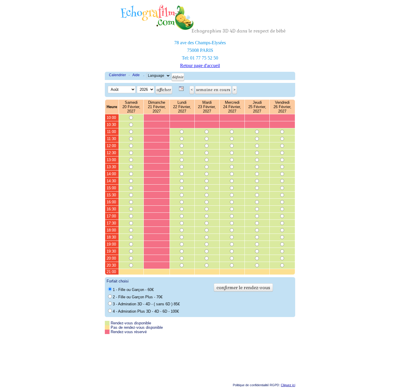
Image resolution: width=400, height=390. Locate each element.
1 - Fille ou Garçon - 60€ (133, 289)
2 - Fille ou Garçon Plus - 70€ (138, 297)
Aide (136, 75)
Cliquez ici (288, 385)
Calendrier (117, 75)
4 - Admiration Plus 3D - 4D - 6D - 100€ (146, 311)
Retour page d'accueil (200, 65)
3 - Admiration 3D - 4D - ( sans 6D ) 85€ (146, 304)
